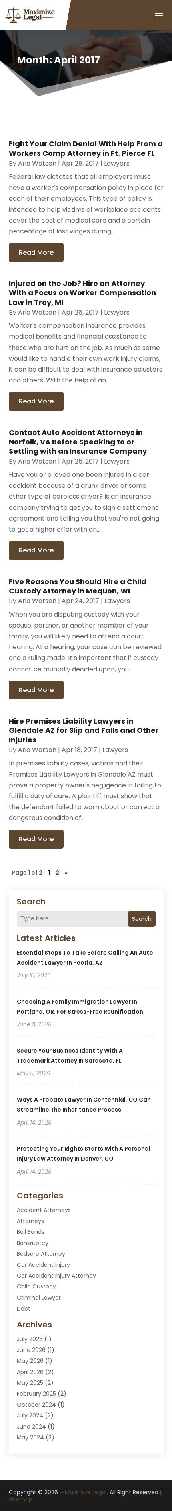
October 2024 (36, 1405)
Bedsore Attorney (41, 1254)
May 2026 (30, 1361)
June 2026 (31, 1350)
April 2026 (30, 1372)
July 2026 (30, 1339)
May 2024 (30, 1437)
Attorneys (30, 1221)
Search (142, 919)
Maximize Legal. (86, 1492)
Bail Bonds (30, 1232)
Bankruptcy (32, 1243)
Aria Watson (37, 163)
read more (36, 252)
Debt (23, 1308)
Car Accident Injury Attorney (56, 1276)
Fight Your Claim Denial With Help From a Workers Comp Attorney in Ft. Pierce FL (86, 148)
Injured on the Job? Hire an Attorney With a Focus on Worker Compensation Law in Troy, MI (82, 292)
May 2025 (30, 1383)
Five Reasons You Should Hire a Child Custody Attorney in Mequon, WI (77, 586)
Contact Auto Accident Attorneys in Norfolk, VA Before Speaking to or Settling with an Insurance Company (78, 441)
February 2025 (36, 1394)
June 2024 (31, 1427)
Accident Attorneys (44, 1210)
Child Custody (36, 1286)
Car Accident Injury (43, 1265)
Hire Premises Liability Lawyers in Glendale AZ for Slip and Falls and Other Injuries (84, 730)
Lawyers (117, 163)
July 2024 (30, 1415)
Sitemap (20, 1499)
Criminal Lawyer (39, 1298)
